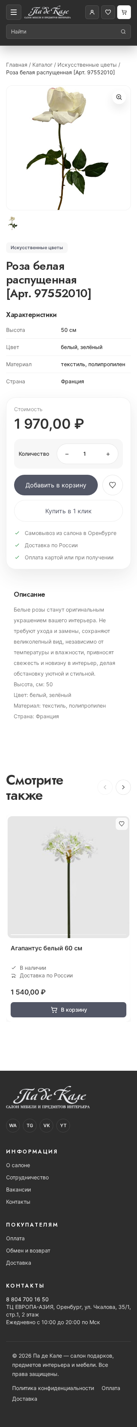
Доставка (18, 1262)
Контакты (18, 1201)
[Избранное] (108, 12)
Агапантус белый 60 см (46, 948)
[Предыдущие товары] (105, 787)
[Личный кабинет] (92, 12)
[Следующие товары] (123, 787)
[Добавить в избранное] (112, 485)
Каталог (42, 64)
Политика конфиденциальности (53, 1388)
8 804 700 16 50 (27, 1299)
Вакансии (18, 1189)
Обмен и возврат (28, 1250)
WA (13, 1125)
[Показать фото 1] (13, 223)
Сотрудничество (27, 1177)
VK (46, 1125)
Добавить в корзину (55, 485)
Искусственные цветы (87, 64)
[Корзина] (124, 12)
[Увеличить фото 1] (68, 148)
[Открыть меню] (13, 12)
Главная (16, 64)
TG (30, 1125)
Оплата (15, 1238)
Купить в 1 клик (68, 511)
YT (63, 1125)
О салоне (18, 1165)
